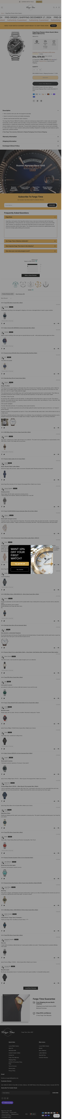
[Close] (51, 547)
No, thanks (20, 569)
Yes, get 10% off (20, 563)
